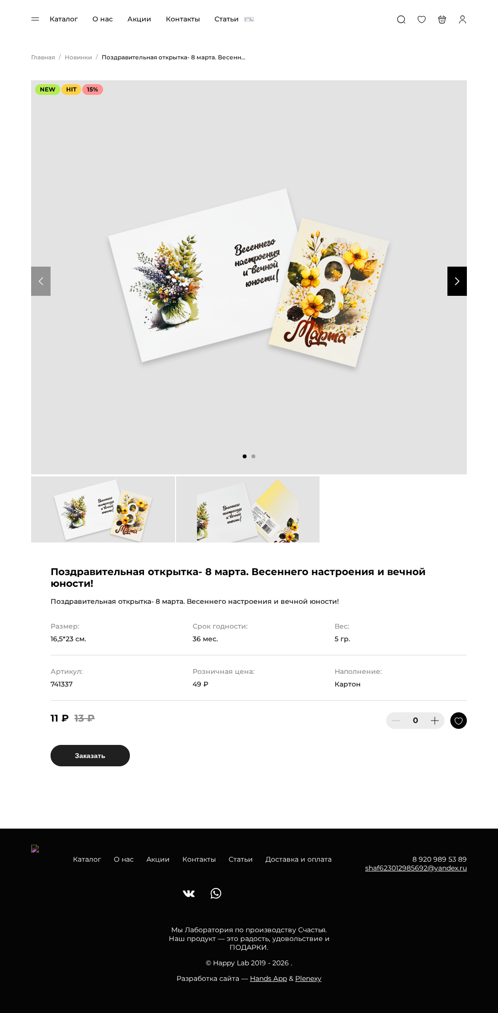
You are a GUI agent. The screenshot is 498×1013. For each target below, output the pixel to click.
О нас (102, 19)
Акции (139, 19)
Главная (43, 57)
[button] (245, 456)
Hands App (268, 978)
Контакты (183, 19)
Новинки (78, 57)
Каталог (64, 19)
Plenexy (308, 978)
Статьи (226, 19)
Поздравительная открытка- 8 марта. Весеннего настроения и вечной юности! (175, 57)
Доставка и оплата (299, 859)
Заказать (90, 756)
